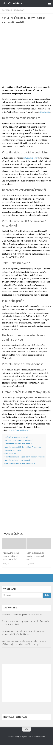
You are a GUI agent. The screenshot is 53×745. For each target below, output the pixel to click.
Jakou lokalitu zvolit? (13, 450)
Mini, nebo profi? (11, 453)
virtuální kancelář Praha (18, 430)
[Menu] (49, 3)
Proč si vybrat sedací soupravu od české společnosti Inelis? (10, 556)
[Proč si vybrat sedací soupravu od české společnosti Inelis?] (14, 543)
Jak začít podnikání (12, 3)
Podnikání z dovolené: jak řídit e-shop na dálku (22, 614)
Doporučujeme (9, 10)
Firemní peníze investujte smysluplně (19, 463)
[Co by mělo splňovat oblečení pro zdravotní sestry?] (38, 543)
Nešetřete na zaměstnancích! (16, 437)
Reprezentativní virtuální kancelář (18, 443)
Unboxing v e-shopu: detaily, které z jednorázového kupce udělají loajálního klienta (25, 633)
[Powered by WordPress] (18, 737)
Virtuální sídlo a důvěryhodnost (17, 460)
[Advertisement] (26, 53)
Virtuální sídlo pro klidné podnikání (18, 440)
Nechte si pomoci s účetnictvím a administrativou (24, 457)
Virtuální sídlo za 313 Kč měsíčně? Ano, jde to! (22, 447)
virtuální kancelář (30, 158)
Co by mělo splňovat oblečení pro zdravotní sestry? (35, 556)
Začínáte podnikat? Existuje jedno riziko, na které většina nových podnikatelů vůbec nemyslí (24, 642)
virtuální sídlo (44, 112)
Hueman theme (39, 736)
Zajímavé (21, 10)
